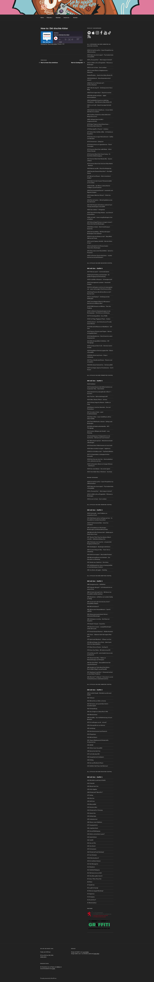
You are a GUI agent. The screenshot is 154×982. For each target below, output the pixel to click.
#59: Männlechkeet (92, 714)
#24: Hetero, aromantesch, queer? (96, 834)
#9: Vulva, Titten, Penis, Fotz (94, 879)
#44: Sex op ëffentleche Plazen (95, 763)
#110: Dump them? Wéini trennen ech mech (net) (99, 445)
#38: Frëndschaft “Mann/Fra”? (95, 792)
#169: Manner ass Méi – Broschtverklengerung (99, 168)
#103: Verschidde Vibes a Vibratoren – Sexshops (99, 471)
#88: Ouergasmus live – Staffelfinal (96, 584)
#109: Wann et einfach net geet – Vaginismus (98, 448)
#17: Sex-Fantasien (92, 855)
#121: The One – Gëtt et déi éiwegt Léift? (97, 396)
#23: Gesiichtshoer (92, 837)
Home (42, 17)
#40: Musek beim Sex (92, 786)
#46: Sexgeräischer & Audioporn (95, 757)
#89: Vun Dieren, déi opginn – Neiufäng (97, 570)
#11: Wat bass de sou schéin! (94, 873)
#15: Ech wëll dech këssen (94, 861)
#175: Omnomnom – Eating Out (95, 141)
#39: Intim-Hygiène (92, 789)
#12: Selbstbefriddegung (93, 870)
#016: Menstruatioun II (93, 858)
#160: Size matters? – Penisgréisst (96, 209)
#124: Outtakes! (91, 384)
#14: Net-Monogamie (92, 864)
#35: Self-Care (91, 801)
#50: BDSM (90, 745)
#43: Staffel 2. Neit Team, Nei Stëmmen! (97, 766)
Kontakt (75, 17)
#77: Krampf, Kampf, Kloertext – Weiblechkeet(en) (100, 631)
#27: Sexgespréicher (92, 825)
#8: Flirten (89, 882)
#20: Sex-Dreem (91, 846)
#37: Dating (90, 795)
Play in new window (52, 44)
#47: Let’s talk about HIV (93, 754)
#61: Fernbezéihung (92, 708)
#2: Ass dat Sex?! (91, 899)
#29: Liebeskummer (92, 819)
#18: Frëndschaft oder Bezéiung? (95, 852)
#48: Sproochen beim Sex (93, 751)
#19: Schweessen (91, 849)
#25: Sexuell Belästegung (93, 831)
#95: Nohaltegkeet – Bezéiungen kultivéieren (98, 546)
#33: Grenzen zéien (92, 807)
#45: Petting (90, 760)
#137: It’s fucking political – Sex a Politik (97, 316)
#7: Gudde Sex (91, 884)
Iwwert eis (66, 17)
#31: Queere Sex (91, 813)
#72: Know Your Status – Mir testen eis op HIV (98, 650)
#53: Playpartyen (91, 734)
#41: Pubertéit (90, 783)
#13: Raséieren (91, 867)
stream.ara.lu (43, 956)
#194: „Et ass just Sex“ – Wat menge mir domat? (99, 59)
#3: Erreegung (90, 896)
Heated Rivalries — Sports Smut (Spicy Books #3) (99, 75)
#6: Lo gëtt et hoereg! (92, 888)
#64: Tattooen (90, 697)
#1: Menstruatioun (91, 902)
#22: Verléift (90, 840)
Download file (44, 44)
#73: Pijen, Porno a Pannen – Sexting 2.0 (97, 647)
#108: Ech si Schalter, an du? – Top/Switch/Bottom (100, 451)
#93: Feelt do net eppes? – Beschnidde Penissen (99, 554)
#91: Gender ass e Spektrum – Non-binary (97, 562)
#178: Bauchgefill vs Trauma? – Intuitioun (97, 129)
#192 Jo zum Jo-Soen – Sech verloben (97, 67)
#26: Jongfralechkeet (92, 828)
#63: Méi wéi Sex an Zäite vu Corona (96, 701)
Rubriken (58, 17)
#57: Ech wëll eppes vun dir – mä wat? (97, 722)
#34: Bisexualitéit (91, 804)
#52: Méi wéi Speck (92, 737)
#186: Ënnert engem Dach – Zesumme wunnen (99, 92)
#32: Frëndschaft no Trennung (95, 810)
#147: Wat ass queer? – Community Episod (98, 271)
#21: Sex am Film (91, 843)
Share (60, 42)
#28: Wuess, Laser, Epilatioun (94, 822)
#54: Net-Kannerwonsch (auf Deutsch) (97, 731)
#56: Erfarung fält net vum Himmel (96, 725)
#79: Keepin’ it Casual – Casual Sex (96, 623)
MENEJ (58, 967)
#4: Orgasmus (90, 893)
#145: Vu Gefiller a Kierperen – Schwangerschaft (99, 279)
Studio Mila (96, 953)
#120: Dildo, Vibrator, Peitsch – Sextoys (97, 399)
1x (69, 39)
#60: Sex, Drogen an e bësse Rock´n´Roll (97, 711)
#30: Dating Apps (91, 816)
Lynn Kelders (86, 952)
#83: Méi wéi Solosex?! (93, 606)
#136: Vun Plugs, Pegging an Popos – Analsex (98, 319)
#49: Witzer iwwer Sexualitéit (94, 748)
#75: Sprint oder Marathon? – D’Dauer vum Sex (99, 639)
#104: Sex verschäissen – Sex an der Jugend (98, 468)
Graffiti (53, 968)
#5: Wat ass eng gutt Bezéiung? (95, 890)
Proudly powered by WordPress (48, 978)
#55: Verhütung (91, 728)
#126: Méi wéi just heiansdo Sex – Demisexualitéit (100, 364)
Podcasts (49, 17)
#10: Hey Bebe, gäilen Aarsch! (94, 876)
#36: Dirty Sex (90, 798)
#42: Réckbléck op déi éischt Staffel (96, 780)
